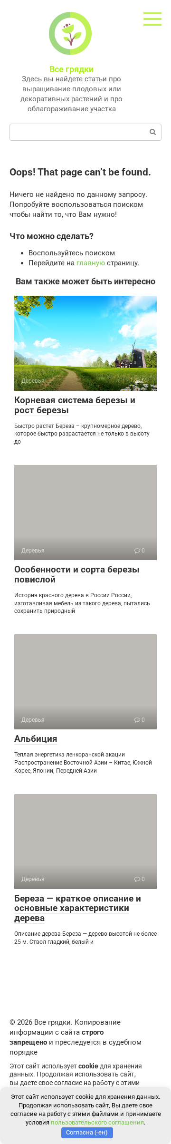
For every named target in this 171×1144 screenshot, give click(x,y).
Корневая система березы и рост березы (74, 405)
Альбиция (35, 738)
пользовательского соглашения (97, 1122)
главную (90, 263)
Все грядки (71, 69)
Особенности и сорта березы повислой (77, 574)
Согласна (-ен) (87, 1132)
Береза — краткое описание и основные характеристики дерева (77, 908)
